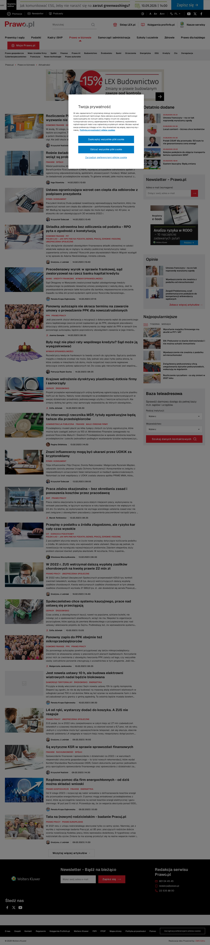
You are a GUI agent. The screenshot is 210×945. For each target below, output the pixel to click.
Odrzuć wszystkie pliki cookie (106, 149)
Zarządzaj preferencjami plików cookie (106, 157)
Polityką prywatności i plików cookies (97, 130)
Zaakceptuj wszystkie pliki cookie (106, 139)
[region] (106, 131)
